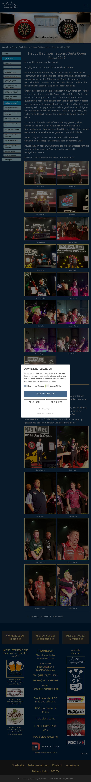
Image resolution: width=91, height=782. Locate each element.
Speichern (57, 402)
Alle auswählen (45, 394)
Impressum (40, 413)
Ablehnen (34, 402)
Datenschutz (50, 413)
